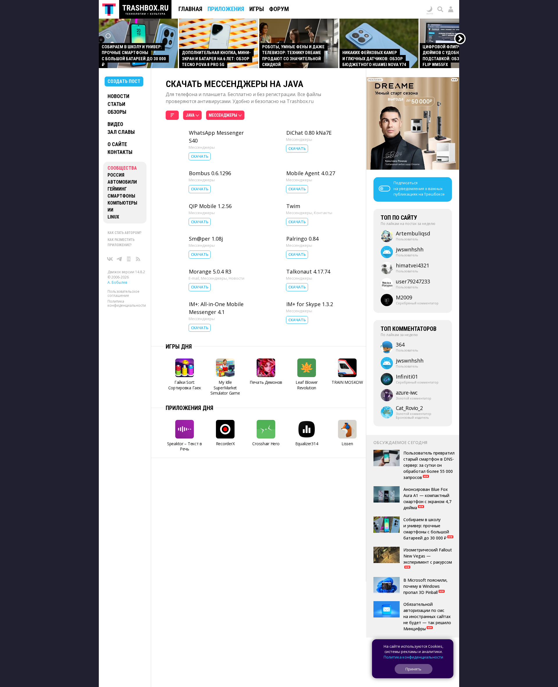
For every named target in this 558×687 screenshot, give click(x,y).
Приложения (226, 9)
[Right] (460, 39)
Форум (279, 9)
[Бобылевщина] (128, 259)
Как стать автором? (125, 233)
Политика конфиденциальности (127, 303)
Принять (413, 669)
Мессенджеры (202, 147)
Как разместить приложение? (121, 242)
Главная (190, 9)
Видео (115, 124)
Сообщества (122, 168)
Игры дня (179, 346)
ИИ (110, 210)
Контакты (120, 152)
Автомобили (122, 182)
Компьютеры (122, 203)
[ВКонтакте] (110, 259)
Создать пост (124, 81)
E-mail (194, 278)
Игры (256, 9)
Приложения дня (189, 407)
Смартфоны (121, 196)
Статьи (116, 104)
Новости (118, 96)
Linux (113, 217)
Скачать (199, 156)
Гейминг (117, 189)
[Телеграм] (119, 259)
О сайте (117, 144)
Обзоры (117, 112)
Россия (116, 175)
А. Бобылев (117, 282)
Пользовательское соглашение (124, 293)
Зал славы (121, 132)
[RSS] (138, 259)
